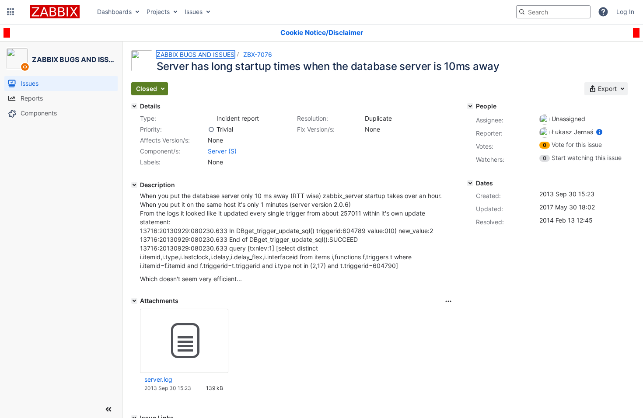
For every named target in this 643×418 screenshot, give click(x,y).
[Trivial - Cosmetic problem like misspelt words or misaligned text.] (211, 129)
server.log (158, 379)
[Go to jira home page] (54, 12)
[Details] (134, 106)
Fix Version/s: (316, 129)
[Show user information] (599, 132)
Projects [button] (158, 11)
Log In (625, 11)
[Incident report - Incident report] (211, 118)
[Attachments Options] (448, 301)
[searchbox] (553, 12)
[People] (470, 106)
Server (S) (222, 151)
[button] (10, 12)
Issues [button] (194, 11)
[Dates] (470, 183)
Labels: (150, 162)
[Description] (134, 185)
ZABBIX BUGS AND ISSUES (195, 54)
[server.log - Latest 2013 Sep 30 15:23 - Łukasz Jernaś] (184, 341)
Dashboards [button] (114, 11)
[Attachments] (134, 301)
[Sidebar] (108, 409)
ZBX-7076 (257, 54)
